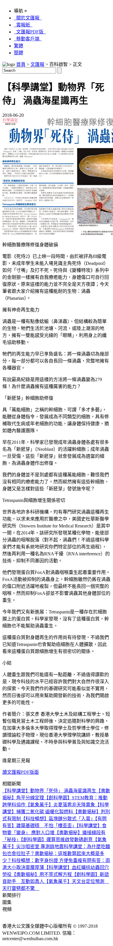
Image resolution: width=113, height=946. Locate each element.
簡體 (18, 52)
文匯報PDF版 (30, 31)
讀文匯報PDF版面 (20, 772)
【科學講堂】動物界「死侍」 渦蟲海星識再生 (49, 790)
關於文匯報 (28, 17)
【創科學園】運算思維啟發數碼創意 (57, 839)
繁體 (18, 45)
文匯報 (37, 64)
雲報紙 (23, 24)
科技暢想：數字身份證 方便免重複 (47, 860)
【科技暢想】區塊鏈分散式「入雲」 (58, 818)
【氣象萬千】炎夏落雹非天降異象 (60, 804)
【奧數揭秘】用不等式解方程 (42, 874)
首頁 (20, 64)
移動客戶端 (28, 38)
